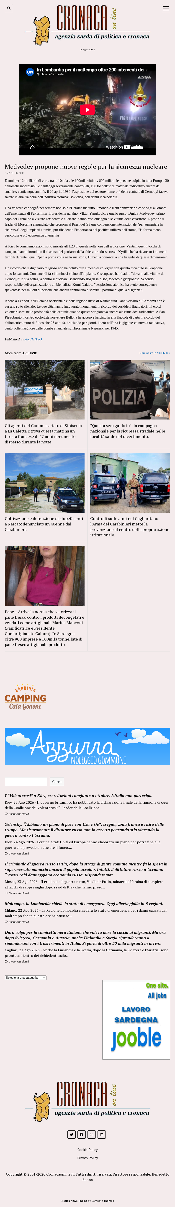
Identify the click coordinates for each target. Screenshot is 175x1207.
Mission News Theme (73, 1200)
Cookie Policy (87, 1149)
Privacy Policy (87, 1158)
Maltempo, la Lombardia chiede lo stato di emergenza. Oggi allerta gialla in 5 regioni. (84, 903)
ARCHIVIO (33, 339)
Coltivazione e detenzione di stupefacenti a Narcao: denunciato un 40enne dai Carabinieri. (44, 524)
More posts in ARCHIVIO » (154, 353)
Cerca (57, 781)
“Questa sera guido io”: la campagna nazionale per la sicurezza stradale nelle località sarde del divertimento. (127, 431)
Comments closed (18, 814)
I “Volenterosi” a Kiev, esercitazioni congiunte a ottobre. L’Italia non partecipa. (78, 795)
